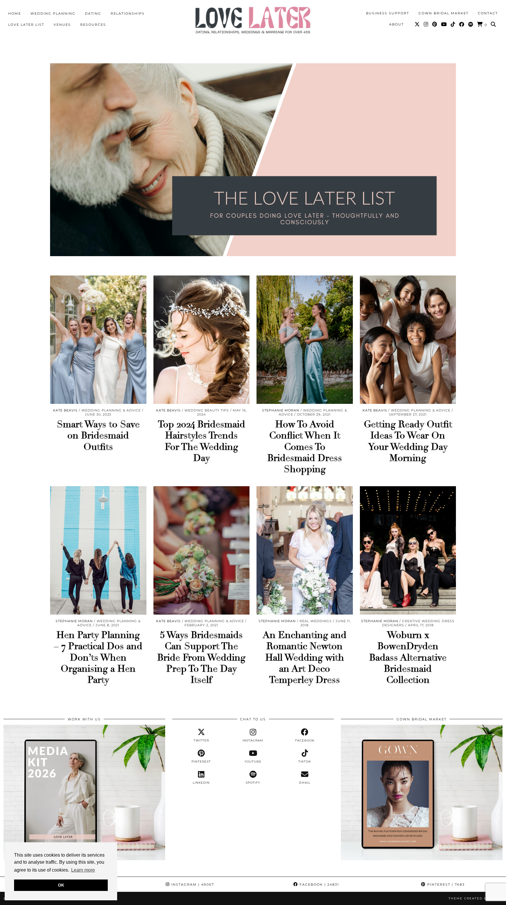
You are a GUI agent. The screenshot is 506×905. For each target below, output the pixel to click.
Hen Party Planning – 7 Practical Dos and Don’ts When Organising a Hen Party (98, 657)
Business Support (387, 13)
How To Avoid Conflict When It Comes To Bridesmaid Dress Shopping (304, 447)
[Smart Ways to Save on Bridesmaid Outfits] (98, 339)
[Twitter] (417, 24)
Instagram (192, 884)
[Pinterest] (434, 24)
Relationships (128, 13)
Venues (62, 25)
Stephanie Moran (280, 410)
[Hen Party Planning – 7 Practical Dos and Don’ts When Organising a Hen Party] (98, 550)
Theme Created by (475, 898)
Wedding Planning (53, 13)
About (396, 24)
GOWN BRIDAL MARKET (443, 13)
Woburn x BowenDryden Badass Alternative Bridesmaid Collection (408, 657)
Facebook (318, 884)
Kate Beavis (65, 410)
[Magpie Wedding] (253, 20)
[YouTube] (444, 24)
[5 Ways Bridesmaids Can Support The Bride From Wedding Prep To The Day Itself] (201, 550)
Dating (93, 13)
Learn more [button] (83, 869)
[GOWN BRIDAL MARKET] (421, 858)
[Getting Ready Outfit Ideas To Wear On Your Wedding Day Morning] (408, 339)
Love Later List (26, 25)
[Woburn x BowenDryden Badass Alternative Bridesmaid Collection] (408, 550)
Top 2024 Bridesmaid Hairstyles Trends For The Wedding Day (201, 441)
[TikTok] (453, 24)
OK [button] (61, 885)
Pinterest (445, 884)
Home (14, 13)
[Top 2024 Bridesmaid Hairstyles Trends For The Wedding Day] (201, 339)
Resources (93, 25)
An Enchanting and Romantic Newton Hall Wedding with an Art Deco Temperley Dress (304, 657)
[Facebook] (462, 24)
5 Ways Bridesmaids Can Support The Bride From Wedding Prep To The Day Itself (201, 657)
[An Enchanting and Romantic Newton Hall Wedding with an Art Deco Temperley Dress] (305, 550)
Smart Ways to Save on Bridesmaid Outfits (98, 436)
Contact (488, 13)
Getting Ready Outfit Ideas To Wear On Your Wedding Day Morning (408, 441)
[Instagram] (426, 24)
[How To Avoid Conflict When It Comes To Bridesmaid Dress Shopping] (305, 339)
